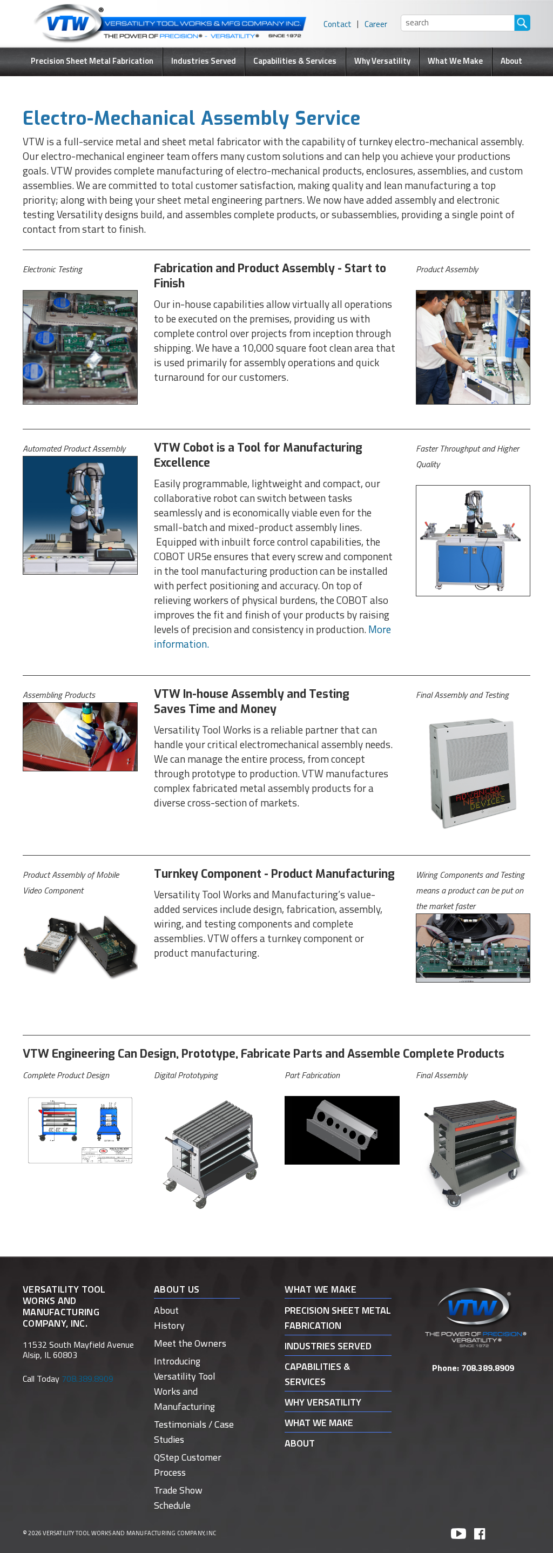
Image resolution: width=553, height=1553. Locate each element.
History (169, 1325)
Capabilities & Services (294, 61)
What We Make (455, 61)
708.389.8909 (487, 1367)
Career (376, 24)
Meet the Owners (190, 1343)
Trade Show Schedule (178, 1497)
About (511, 61)
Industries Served (203, 61)
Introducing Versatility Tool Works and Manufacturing (184, 1384)
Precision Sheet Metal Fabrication (92, 61)
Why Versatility (382, 61)
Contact (337, 24)
